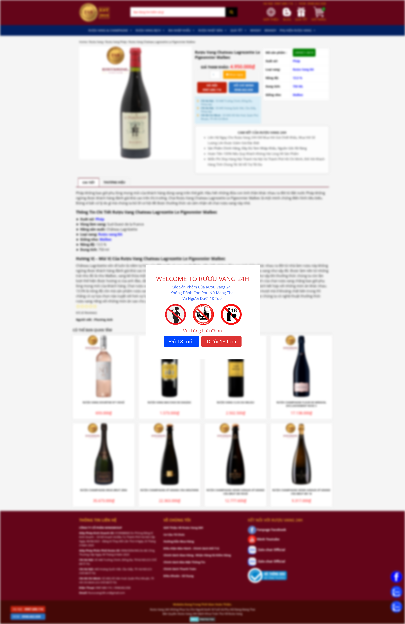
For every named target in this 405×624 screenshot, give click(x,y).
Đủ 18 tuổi (181, 341)
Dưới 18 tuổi (221, 341)
